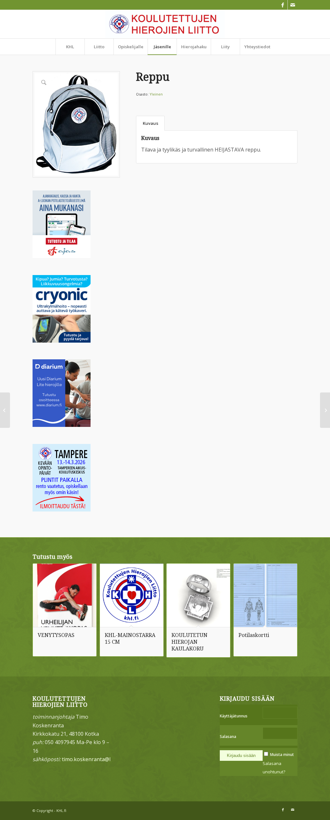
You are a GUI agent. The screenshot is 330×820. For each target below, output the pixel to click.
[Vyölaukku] (5, 410)
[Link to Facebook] (282, 5)
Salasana (228, 736)
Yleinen (156, 94)
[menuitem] (69, 47)
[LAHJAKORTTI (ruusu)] (325, 410)
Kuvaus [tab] (150, 123)
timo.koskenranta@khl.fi (91, 759)
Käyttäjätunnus (234, 716)
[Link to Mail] (292, 5)
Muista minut (282, 754)
